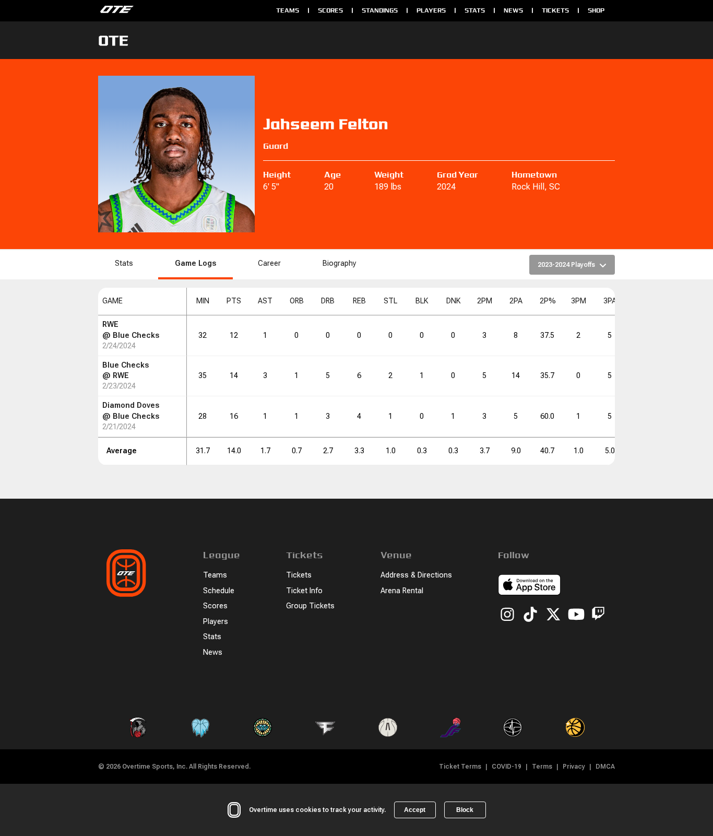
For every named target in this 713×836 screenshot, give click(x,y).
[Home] (182, 10)
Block (464, 810)
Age (332, 174)
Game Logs (195, 263)
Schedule (218, 590)
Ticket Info (304, 590)
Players (431, 10)
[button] (142, 301)
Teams (287, 10)
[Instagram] (507, 615)
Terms (542, 766)
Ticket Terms (460, 766)
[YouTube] (576, 615)
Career (269, 263)
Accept (414, 810)
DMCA (605, 766)
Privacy (574, 766)
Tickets (555, 10)
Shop (596, 10)
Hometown (534, 174)
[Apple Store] (529, 586)
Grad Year (457, 174)
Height (277, 174)
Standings (380, 10)
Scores (330, 10)
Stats (475, 10)
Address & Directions (416, 575)
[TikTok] (530, 615)
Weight (388, 174)
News (513, 10)
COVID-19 (506, 766)
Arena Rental (402, 590)
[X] (553, 615)
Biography (339, 263)
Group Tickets (310, 606)
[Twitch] (598, 615)
